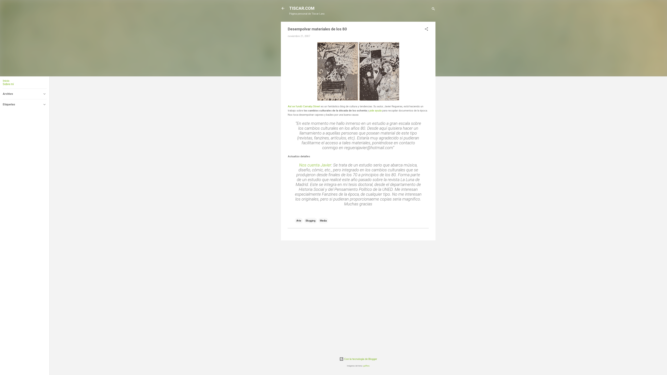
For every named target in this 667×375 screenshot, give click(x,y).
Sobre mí (8, 84)
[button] (426, 29)
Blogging (310, 220)
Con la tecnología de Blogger (360, 359)
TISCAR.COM (302, 8)
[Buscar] (433, 9)
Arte (298, 220)
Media (323, 220)
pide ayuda (375, 110)
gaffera (366, 366)
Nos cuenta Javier (315, 165)
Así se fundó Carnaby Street (304, 106)
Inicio (6, 80)
